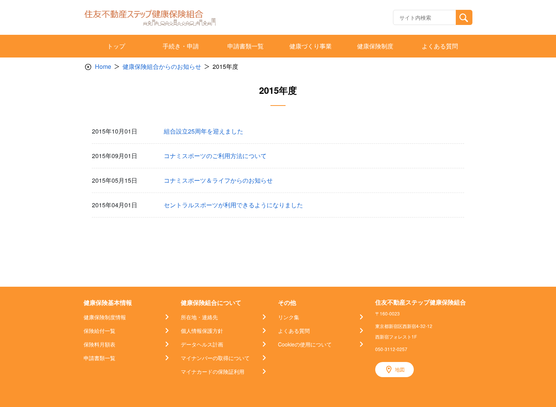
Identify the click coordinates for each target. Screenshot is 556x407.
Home (103, 66)
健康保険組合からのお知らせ (162, 66)
